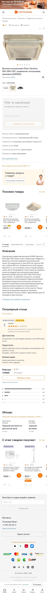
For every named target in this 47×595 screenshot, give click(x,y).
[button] (5, 591)
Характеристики (17, 244)
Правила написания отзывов (10, 382)
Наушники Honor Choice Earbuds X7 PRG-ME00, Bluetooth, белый (11, 468)
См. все (42, 440)
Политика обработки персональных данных (23, 577)
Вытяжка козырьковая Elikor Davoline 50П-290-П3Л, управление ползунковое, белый (11, 220)
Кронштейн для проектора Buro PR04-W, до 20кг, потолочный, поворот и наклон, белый (33, 468)
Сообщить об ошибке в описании (16, 299)
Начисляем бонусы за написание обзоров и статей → (22, 417)
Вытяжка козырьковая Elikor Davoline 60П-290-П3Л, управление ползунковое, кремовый (33, 220)
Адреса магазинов (9, 528)
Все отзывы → (7, 314)
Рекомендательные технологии (23, 580)
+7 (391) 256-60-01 (9, 525)
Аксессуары (29, 244)
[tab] (5, 245)
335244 (12, 77)
